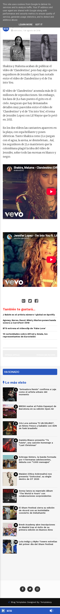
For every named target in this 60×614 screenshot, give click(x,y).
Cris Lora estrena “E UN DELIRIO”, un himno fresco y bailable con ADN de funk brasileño (38, 426)
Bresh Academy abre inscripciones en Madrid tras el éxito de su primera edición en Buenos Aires (37, 527)
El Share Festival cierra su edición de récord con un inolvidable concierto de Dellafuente (36, 510)
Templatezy (46, 602)
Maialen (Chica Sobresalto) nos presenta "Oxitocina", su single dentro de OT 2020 (35, 476)
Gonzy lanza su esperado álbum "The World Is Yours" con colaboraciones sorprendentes (36, 493)
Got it (39, 24)
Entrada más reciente (46, 355)
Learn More (26, 24)
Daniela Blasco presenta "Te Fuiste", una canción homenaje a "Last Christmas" (36, 443)
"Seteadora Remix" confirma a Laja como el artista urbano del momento (37, 392)
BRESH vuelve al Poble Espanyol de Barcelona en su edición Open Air (37, 407)
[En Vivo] (3, 610)
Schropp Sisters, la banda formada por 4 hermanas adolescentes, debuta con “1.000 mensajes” (37, 459)
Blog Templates (18, 602)
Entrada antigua (12, 355)
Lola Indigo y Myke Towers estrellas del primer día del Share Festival (38, 542)
